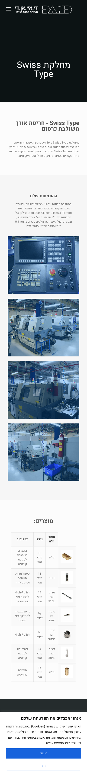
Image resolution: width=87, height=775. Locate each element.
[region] (43, 743)
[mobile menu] (9, 9)
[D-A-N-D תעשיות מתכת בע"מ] (43, 9)
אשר (43, 753)
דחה (43, 765)
